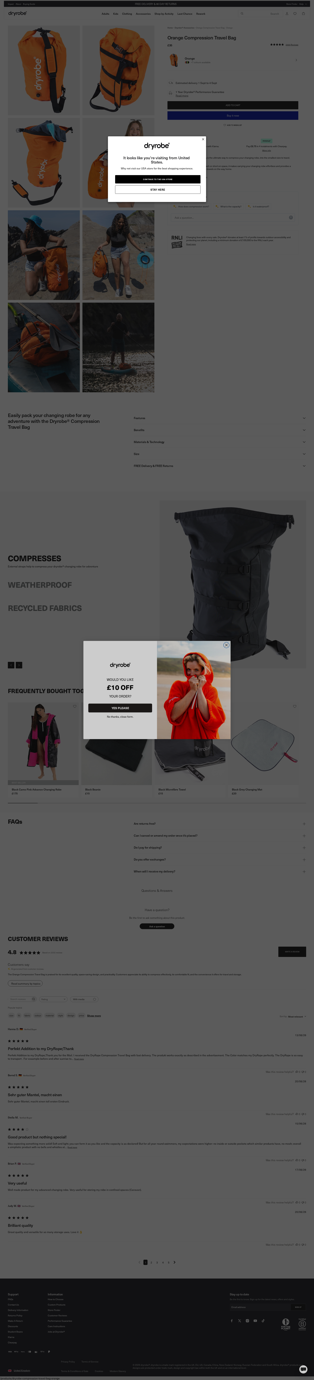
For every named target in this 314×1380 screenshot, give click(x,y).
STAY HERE (157, 189)
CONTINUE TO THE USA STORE (158, 179)
